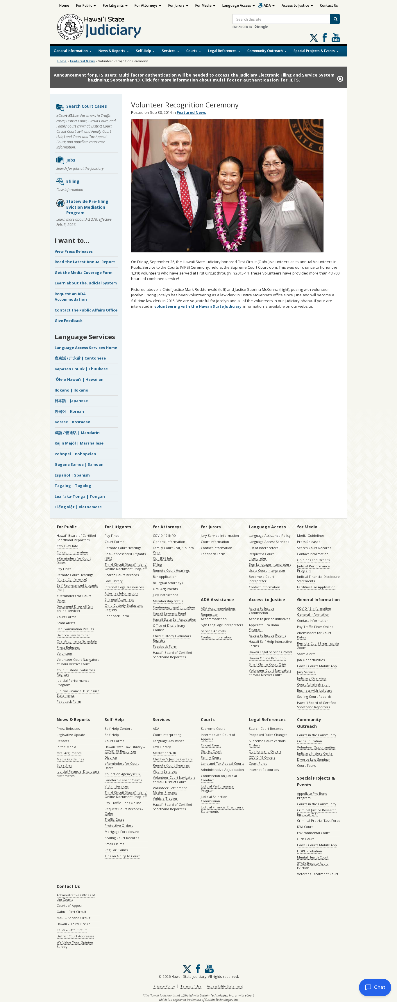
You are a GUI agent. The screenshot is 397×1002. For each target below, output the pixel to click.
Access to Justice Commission (261, 610)
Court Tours (306, 765)
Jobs (70, 160)
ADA (268, 5)
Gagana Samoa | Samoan (79, 464)
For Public (84, 5)
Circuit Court (211, 745)
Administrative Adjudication (222, 769)
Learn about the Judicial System (86, 283)
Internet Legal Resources (124, 587)
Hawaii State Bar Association (174, 619)
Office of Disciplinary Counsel (169, 627)
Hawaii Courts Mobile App (317, 666)
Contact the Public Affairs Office (86, 310)
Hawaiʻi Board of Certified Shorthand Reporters (76, 537)
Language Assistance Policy (270, 535)
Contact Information (72, 552)
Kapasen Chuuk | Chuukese (81, 368)
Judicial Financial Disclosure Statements (78, 693)
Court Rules (258, 763)
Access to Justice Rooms (267, 635)
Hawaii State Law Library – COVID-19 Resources (125, 749)
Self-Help (144, 50)
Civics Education (309, 741)
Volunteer (64, 653)
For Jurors (176, 5)
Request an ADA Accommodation (71, 296)
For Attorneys (146, 5)
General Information (71, 50)
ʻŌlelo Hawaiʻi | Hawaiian (79, 379)
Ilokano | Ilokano (71, 390)
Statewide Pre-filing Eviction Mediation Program (87, 207)
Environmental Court (313, 833)
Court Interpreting (167, 734)
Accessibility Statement (225, 986)
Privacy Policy (164, 986)
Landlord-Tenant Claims (123, 780)
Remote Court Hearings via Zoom (318, 645)
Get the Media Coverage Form (83, 272)
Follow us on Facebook (324, 37)
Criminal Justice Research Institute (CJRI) (317, 812)
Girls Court (305, 839)
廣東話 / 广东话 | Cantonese (80, 358)
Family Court (211, 757)
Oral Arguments (165, 589)
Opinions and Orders (313, 560)
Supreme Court (213, 728)
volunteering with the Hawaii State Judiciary (198, 306)
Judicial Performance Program (73, 682)
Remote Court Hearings (123, 548)
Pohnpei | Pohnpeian (75, 453)
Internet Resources (264, 769)
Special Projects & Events (315, 50)
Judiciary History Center (315, 753)
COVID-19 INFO (164, 535)
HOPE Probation (309, 851)
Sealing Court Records (314, 696)
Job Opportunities (311, 660)
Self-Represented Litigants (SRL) (77, 587)
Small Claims (114, 844)
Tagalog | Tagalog (73, 485)
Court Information (215, 541)
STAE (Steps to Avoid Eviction (312, 865)
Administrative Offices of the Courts (76, 897)
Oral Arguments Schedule (77, 641)
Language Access (237, 5)
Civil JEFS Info (163, 558)
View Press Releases (74, 251)
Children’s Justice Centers (172, 759)
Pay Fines (64, 568)
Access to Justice (296, 5)
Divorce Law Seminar (73, 635)
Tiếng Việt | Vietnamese (78, 506)
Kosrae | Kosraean (72, 421)
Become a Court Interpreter (261, 578)
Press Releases (68, 647)
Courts (192, 50)
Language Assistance (169, 741)
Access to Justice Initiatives (269, 619)
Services (169, 50)
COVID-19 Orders (262, 757)
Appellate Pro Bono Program (264, 627)
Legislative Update (71, 734)
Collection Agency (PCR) (123, 774)
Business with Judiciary (314, 690)
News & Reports (112, 50)
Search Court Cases (86, 106)
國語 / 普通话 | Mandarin (77, 432)
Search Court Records (122, 575)
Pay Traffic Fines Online (315, 626)
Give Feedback (69, 320)
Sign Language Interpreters (270, 564)
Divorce (111, 757)
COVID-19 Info (67, 546)
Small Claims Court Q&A (267, 664)
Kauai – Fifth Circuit (72, 930)
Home (64, 5)
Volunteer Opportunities (316, 747)
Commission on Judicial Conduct (219, 777)
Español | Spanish (72, 475)
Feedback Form (69, 701)
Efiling (72, 181)
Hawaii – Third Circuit (73, 924)
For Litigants (114, 5)
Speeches (64, 765)
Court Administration (313, 684)
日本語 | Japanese (71, 400)
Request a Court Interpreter (261, 556)
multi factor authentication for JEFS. (257, 80)
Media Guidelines (310, 535)
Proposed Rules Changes (268, 734)
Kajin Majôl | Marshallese (79, 443)
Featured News (82, 61)
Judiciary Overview (311, 678)
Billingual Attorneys (168, 582)
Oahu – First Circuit (71, 911)
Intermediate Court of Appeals (218, 736)
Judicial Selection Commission (214, 798)
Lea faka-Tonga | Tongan (80, 496)
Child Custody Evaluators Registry (76, 672)
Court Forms (66, 617)
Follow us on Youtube (336, 37)
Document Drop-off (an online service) (75, 608)
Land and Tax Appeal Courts (222, 763)
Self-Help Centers (118, 728)
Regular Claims (116, 850)
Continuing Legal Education (174, 607)
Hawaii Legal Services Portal (270, 652)
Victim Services (116, 786)
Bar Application (164, 576)
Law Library (114, 581)
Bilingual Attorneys (119, 599)
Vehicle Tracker (165, 798)
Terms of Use (190, 986)
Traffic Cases (114, 819)
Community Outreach (265, 50)
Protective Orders (119, 825)
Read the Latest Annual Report (85, 261)
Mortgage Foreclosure (122, 831)
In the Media (66, 747)
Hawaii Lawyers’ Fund (169, 613)
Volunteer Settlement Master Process (170, 790)
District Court (211, 751)
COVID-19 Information (314, 608)
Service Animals (213, 631)
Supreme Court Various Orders (267, 743)
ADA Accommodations (218, 608)
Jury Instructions (165, 595)
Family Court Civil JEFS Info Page (173, 550)
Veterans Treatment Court (317, 874)
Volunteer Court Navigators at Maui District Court (78, 661)
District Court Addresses (75, 936)
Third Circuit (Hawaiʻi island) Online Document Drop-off (126, 566)
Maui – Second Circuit (73, 918)
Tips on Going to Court (122, 856)
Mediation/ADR (164, 753)
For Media (203, 5)
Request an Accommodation (214, 616)
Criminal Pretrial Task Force (318, 820)
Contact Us (329, 5)
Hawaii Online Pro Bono (267, 658)
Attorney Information (121, 593)
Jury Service (306, 672)
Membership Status (168, 601)
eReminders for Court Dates (74, 560)
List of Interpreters (263, 548)
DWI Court (305, 826)
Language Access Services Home (86, 347)
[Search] (335, 19)
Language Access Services (269, 541)
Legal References (222, 50)
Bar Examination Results (75, 629)
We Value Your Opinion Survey (75, 944)
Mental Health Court (312, 857)
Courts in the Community (316, 735)
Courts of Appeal (70, 905)
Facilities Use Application (316, 587)
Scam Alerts (66, 623)
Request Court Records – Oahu (124, 811)
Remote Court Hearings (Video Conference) (75, 577)
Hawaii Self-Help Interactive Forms (270, 643)
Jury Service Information (220, 535)
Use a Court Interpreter (267, 570)
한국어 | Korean (69, 411)
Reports (63, 741)
